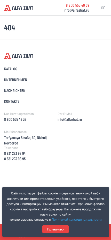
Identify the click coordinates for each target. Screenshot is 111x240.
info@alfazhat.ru (76, 10)
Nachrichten (14, 90)
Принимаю (55, 229)
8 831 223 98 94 (15, 153)
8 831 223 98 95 (15, 158)
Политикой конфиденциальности (77, 219)
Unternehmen (15, 79)
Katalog (10, 68)
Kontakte (12, 101)
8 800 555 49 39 (77, 5)
